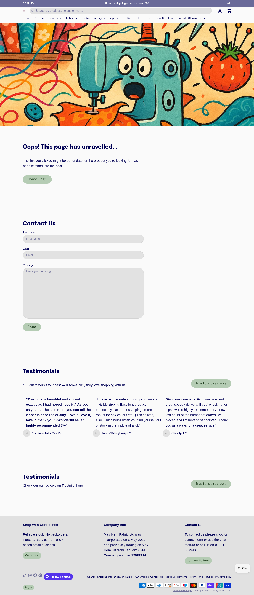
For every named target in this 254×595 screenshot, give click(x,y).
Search (91, 576)
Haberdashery (92, 18)
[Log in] (218, 11)
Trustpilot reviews (211, 383)
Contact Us (156, 576)
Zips (112, 18)
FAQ (136, 576)
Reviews (182, 576)
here (79, 485)
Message (28, 265)
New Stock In (164, 18)
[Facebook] (35, 576)
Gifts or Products (46, 18)
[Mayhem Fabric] (24, 11)
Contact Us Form (198, 560)
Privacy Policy (223, 576)
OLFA (127, 18)
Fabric (70, 18)
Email (26, 248)
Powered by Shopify (183, 590)
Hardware (144, 18)
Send (32, 327)
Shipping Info (104, 576)
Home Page (37, 179)
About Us (170, 576)
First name (29, 232)
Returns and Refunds (200, 576)
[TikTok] (25, 576)
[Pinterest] (40, 576)
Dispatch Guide (123, 576)
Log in (228, 3)
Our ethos (32, 555)
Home (26, 18)
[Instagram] (30, 576)
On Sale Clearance (189, 18)
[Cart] (227, 11)
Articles (144, 576)
